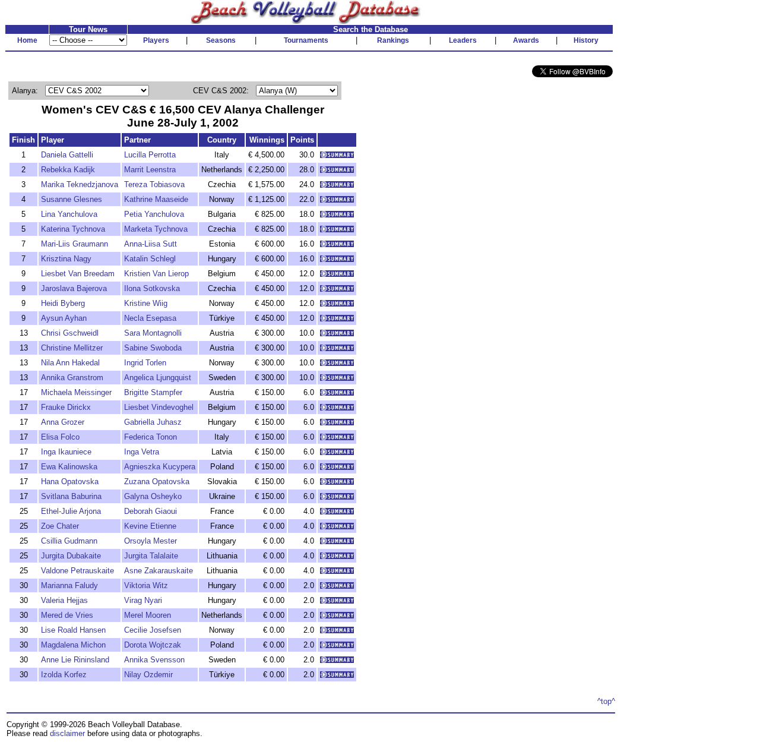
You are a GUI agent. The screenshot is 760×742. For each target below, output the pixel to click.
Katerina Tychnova (73, 229)
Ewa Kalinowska (69, 466)
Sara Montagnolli (153, 333)
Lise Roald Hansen (73, 630)
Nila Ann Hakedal (70, 362)
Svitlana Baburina (71, 496)
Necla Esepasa (150, 318)
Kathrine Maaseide (156, 199)
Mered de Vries (67, 615)
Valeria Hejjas (64, 600)
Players (156, 40)
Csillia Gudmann (69, 540)
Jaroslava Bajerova (74, 288)
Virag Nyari (143, 600)
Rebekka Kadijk (68, 169)
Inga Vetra (141, 451)
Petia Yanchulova (154, 214)
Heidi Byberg (63, 303)
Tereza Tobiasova (154, 184)
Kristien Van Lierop (156, 273)
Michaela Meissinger (76, 392)
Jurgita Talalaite (151, 555)
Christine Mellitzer (72, 347)
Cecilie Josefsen (152, 630)
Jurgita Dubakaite (71, 555)
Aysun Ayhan (64, 318)
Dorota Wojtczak (152, 644)
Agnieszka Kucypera (159, 466)
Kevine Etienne (150, 526)
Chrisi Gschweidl (70, 333)
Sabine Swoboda (153, 347)
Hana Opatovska (70, 481)
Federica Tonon (150, 436)
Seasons (221, 40)
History (586, 40)
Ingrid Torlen (145, 362)
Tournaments (306, 40)
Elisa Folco (60, 436)
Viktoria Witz (146, 585)
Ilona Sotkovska (152, 288)
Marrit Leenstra (150, 169)
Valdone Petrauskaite (77, 570)
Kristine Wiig (145, 303)
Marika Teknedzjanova (79, 184)
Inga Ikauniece (66, 451)
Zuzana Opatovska (156, 481)
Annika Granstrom (72, 377)
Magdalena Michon (73, 644)
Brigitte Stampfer (153, 392)
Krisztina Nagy (66, 258)
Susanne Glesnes (71, 199)
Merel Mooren (147, 615)
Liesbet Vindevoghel (159, 407)
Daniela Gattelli (67, 154)
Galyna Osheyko (153, 496)
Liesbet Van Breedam (78, 273)
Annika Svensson (154, 659)
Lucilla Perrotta (150, 154)
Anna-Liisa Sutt (150, 243)
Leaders (463, 40)
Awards (526, 40)
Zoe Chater (60, 526)
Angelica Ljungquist (157, 377)
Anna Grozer (62, 422)
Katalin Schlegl (150, 258)
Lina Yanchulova (69, 214)
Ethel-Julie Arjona (71, 511)
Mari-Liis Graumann (74, 243)
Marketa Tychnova (156, 229)
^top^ (606, 701)
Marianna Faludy (69, 585)
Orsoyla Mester (150, 540)
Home (27, 40)
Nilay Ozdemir (148, 674)
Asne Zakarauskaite (158, 570)
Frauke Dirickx (66, 407)
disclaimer (67, 733)
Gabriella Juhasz (153, 422)
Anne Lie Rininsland (75, 659)
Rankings (393, 40)
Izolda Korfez (64, 674)
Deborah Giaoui (150, 511)
